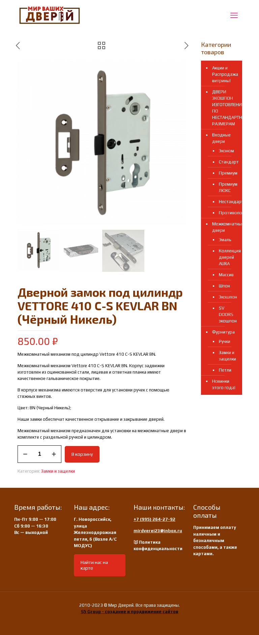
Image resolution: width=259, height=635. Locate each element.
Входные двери (221, 138)
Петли (225, 370)
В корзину (82, 454)
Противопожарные (227, 212)
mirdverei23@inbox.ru (158, 530)
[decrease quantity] (25, 454)
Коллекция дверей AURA (227, 257)
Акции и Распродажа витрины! (225, 74)
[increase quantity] (54, 454)
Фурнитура (223, 332)
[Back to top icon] (227, 621)
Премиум (227, 173)
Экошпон (227, 296)
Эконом (226, 150)
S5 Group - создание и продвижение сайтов (129, 611)
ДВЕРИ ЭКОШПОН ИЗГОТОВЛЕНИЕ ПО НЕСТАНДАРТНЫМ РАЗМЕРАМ (225, 107)
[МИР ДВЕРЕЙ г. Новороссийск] (49, 15)
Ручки (224, 341)
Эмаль (225, 239)
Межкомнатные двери (225, 227)
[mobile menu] (234, 15)
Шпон (224, 285)
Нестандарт (227, 201)
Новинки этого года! (223, 384)
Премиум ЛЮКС (227, 187)
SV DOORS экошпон (227, 314)
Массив (226, 274)
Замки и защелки (58, 471)
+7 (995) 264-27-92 (154, 519)
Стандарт (227, 161)
